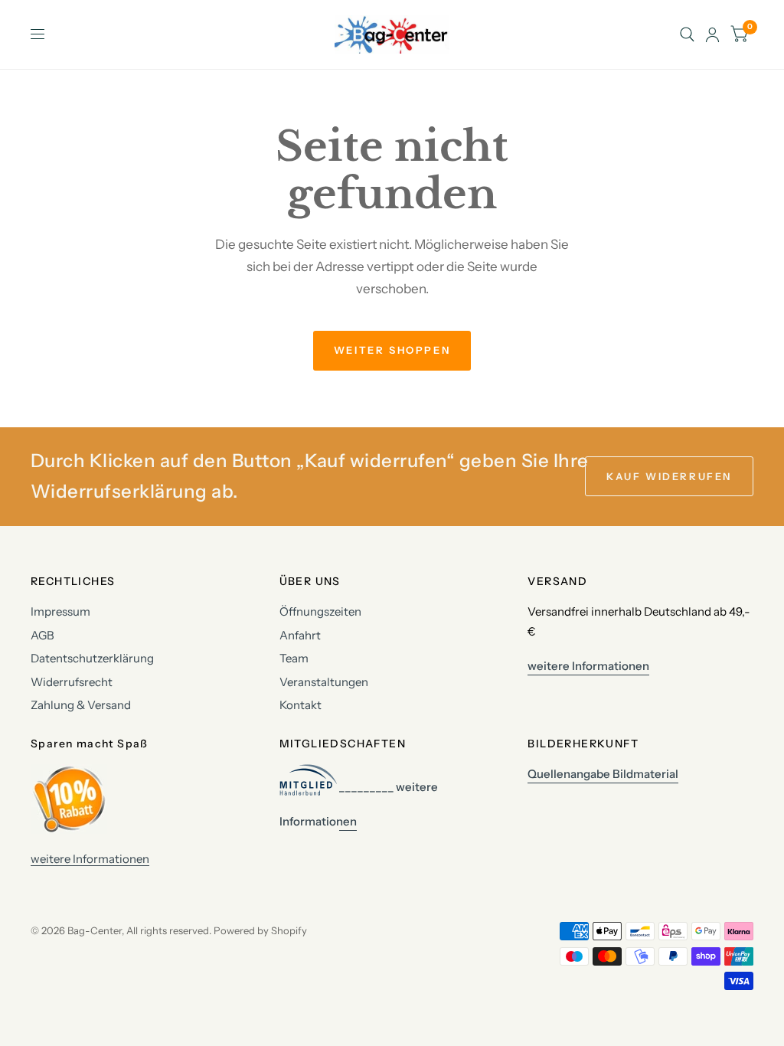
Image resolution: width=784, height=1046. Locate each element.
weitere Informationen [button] (588, 666)
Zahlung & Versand (81, 705)
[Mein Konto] (712, 34)
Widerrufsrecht (72, 682)
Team (294, 658)
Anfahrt (300, 635)
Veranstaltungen (323, 682)
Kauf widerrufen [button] (669, 476)
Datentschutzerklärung (92, 658)
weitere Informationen (90, 859)
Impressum (60, 611)
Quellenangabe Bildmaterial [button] (603, 774)
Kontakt (300, 705)
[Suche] (687, 34)
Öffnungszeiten (320, 611)
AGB (42, 635)
